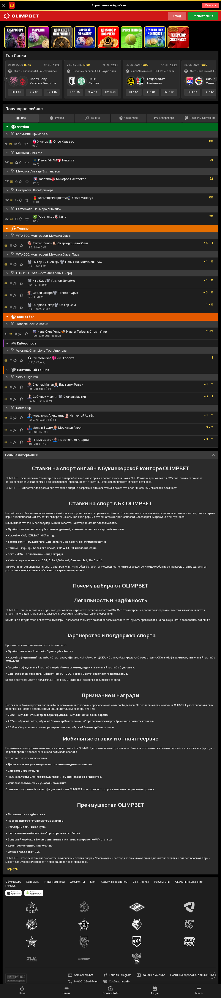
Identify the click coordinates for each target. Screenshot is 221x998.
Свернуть (11, 869)
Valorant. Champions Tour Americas (41, 350)
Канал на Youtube (154, 975)
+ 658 (56, 64)
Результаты (162, 882)
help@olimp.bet (83, 975)
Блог (93, 882)
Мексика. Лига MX (29, 153)
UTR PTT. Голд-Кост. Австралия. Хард (44, 273)
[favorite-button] (45, 65)
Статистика (141, 882)
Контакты (32, 882)
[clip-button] (19, 144)
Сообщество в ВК (119, 981)
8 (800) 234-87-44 (86, 981)
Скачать (210, 5)
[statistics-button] (49, 65)
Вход (177, 16)
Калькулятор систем (114, 882)
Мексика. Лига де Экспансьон (38, 171)
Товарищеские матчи (32, 324)
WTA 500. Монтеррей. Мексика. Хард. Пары (47, 254)
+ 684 (114, 64)
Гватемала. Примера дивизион (39, 209)
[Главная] (21, 16)
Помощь (10, 885)
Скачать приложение (188, 882)
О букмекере (13, 882)
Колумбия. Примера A (32, 134)
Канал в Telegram (120, 975)
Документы (77, 882)
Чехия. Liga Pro (27, 377)
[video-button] (11, 360)
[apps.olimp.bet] (13, 893)
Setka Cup (23, 408)
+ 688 (173, 64)
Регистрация (203, 16)
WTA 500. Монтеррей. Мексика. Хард (43, 235)
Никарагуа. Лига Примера (35, 190)
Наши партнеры (54, 882)
